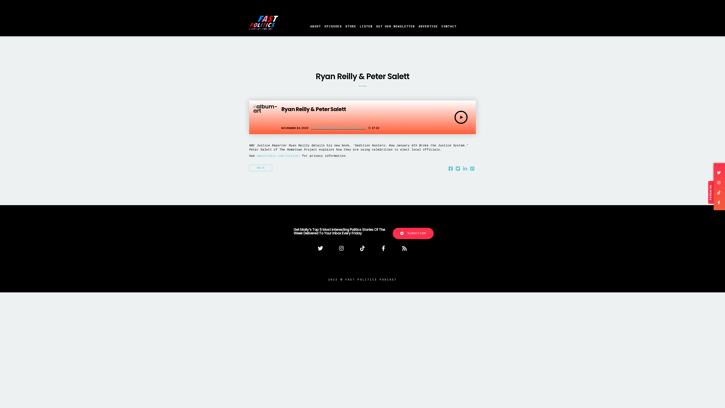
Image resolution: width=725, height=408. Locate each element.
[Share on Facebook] (450, 169)
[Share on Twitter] (457, 169)
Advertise (428, 26)
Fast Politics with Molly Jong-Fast (338, 128)
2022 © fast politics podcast (362, 279)
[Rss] (404, 248)
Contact (449, 26)
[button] (413, 233)
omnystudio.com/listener (278, 156)
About (315, 26)
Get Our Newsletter (395, 26)
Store (350, 26)
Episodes (333, 26)
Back (261, 168)
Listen (366, 26)
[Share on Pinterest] (472, 169)
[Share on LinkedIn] (465, 169)
